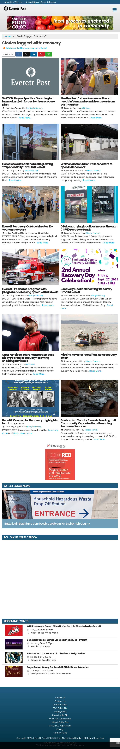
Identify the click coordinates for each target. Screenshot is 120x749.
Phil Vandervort (31, 170)
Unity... (16, 433)
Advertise (60, 697)
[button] (114, 9)
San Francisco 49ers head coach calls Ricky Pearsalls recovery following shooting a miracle (28, 358)
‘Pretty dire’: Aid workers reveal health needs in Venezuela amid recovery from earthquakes (88, 101)
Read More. (25, 117)
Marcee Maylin (91, 430)
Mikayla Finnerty (93, 170)
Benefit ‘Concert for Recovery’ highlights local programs (30, 421)
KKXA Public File (60, 715)
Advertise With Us (13, 2)
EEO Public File (60, 708)
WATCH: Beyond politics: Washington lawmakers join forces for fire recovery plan (28, 101)
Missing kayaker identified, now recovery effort (89, 356)
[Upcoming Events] (14, 630)
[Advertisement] (60, 23)
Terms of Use (60, 732)
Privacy (60, 729)
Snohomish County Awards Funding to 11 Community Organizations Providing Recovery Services (88, 423)
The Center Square (34, 108)
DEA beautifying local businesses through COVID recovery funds (89, 228)
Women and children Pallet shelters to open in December (86, 165)
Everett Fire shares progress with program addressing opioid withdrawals (30, 290)
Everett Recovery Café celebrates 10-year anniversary (27, 228)
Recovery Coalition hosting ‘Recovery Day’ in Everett (86, 290)
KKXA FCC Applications (60, 718)
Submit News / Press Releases (41, 2)
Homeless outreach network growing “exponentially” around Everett (27, 165)
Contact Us (60, 701)
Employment (60, 711)
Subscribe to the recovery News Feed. (26, 47)
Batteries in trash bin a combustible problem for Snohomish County (47, 524)
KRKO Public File (60, 722)
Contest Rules (60, 704)
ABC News (86, 108)
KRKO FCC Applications (60, 725)
